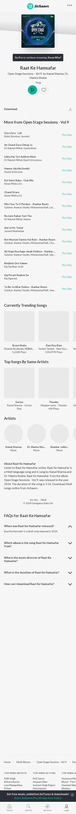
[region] (38, 762)
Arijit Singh (9, 778)
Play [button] (32, 90)
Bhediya (66, 788)
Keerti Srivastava (32, 160)
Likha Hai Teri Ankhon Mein (20, 156)
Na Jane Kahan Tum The (18, 215)
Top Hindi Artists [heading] (15, 773)
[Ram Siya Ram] (54, 326)
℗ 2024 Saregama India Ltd (38, 503)
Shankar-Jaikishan (59, 446)
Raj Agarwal (10, 278)
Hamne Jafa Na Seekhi (17, 168)
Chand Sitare (11, 192)
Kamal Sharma (55, 73)
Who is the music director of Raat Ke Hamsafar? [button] (27, 559)
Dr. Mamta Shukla (36, 446)
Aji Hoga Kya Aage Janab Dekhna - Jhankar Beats (32, 251)
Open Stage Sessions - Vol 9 (25, 73)
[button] (43, 90)
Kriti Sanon (38, 778)
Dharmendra (39, 788)
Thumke (53, 402)
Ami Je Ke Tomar (13, 227)
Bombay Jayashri (20, 136)
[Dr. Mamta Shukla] (36, 433)
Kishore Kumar (12, 781)
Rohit (7, 136)
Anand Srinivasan (13, 171)
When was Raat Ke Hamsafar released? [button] (29, 526)
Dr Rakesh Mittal (13, 148)
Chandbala (55, 242)
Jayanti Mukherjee (14, 231)
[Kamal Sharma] (13, 433)
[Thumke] (54, 383)
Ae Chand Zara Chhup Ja (18, 144)
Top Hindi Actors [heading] (44, 773)
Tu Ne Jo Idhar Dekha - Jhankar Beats (25, 286)
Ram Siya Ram (54, 345)
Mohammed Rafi (39, 207)
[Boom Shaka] (19, 326)
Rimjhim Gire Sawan (15, 263)
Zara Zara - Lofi (13, 133)
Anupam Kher (40, 781)
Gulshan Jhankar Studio (17, 207)
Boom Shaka (19, 345)
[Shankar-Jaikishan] (59, 433)
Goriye (19, 402)
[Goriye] (19, 383)
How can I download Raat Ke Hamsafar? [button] (29, 584)
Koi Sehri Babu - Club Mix (19, 180)
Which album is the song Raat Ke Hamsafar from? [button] (31, 544)
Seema (27, 219)
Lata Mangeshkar (13, 785)
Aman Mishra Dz (13, 183)
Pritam (7, 788)
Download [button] (10, 109)
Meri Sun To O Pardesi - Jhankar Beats (26, 204)
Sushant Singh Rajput (44, 785)
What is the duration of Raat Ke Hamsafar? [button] (31, 572)
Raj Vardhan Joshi (13, 266)
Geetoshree (29, 148)
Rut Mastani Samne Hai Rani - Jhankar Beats (29, 239)
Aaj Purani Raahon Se (16, 275)
